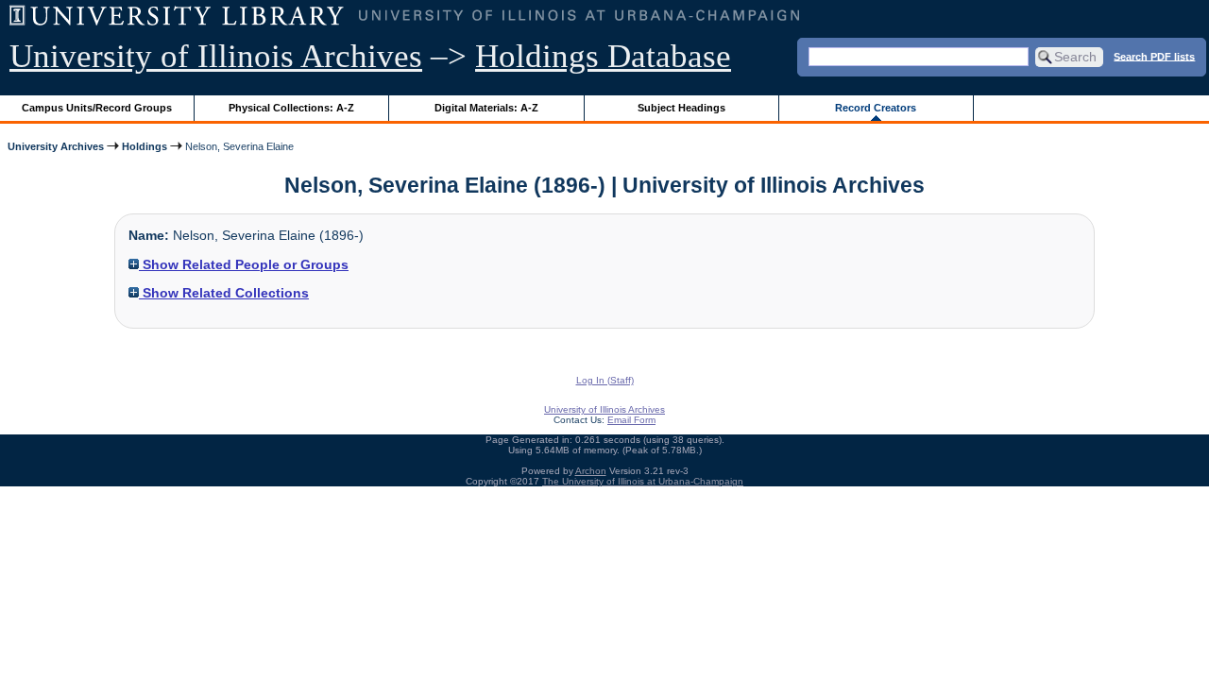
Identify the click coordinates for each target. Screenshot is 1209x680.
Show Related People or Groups (244, 264)
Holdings (144, 146)
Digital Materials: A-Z (486, 107)
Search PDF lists (1154, 55)
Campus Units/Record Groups (97, 107)
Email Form (631, 420)
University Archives (56, 146)
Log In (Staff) (605, 380)
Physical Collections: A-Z (291, 107)
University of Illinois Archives (215, 56)
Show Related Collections (224, 292)
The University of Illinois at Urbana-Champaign (642, 481)
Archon (590, 471)
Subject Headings (681, 107)
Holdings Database (603, 56)
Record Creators (875, 107)
